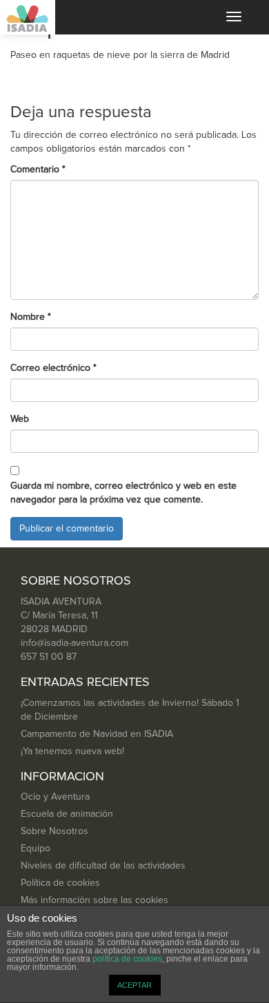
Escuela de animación (67, 814)
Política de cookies (60, 883)
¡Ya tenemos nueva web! (72, 751)
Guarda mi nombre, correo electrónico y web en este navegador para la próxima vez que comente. (123, 493)
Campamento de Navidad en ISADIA (97, 734)
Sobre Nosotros (54, 831)
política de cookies (127, 959)
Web (19, 419)
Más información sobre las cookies (94, 900)
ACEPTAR (134, 985)
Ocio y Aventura (55, 797)
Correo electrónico (53, 368)
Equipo (35, 848)
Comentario (38, 169)
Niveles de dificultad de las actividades (103, 866)
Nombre (30, 317)
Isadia (27, 17)
